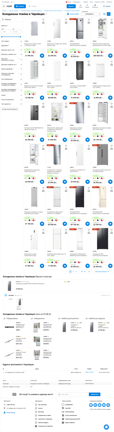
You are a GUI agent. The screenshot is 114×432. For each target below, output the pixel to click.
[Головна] (9, 6)
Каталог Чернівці (13, 10)
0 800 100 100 (89, 372)
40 (82, 271)
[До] (16, 32)
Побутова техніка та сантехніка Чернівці (31, 10)
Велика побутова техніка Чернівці (53, 10)
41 (84, 271)
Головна (4, 10)
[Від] (5, 32)
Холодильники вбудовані (9, 109)
